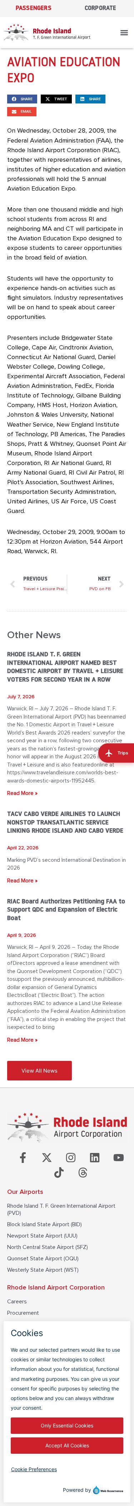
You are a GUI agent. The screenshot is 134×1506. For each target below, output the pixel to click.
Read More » (22, 793)
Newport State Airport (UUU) (42, 1235)
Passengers (33, 8)
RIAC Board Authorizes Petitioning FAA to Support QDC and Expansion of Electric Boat (66, 910)
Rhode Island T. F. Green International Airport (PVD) (61, 1209)
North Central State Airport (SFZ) (47, 1247)
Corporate (100, 8)
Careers (17, 1301)
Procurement (23, 1313)
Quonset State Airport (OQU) (43, 1258)
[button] (124, 32)
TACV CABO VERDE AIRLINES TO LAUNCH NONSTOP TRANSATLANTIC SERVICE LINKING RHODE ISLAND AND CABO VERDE (65, 822)
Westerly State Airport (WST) (43, 1269)
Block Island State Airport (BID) (44, 1224)
